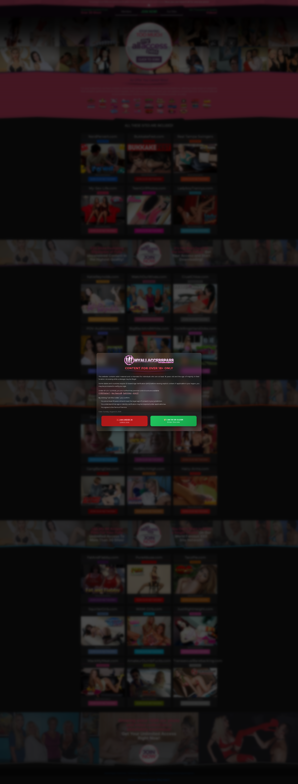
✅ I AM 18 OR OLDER (173, 421)
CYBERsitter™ (104, 393)
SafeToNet (127, 393)
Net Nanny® (117, 393)
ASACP (136, 393)
